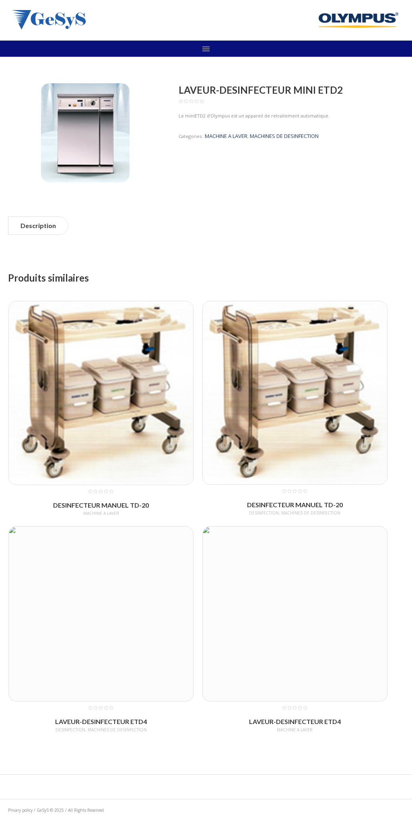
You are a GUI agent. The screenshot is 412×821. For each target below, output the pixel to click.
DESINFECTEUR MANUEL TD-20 (101, 505)
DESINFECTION (264, 513)
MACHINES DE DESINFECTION (284, 136)
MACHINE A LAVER (226, 136)
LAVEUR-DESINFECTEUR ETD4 (101, 721)
